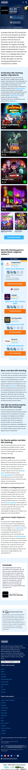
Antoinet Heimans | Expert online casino (14, 612)
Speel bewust (4, 684)
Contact (3, 689)
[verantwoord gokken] (23, 2)
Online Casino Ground (18, 765)
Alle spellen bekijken (14, 237)
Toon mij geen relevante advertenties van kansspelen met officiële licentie (14, 746)
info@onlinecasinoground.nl (10, 758)
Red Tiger (12, 386)
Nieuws (3, 671)
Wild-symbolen (21, 536)
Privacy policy (4, 682)
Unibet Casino (14, 95)
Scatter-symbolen (10, 502)
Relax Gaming (20, 88)
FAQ (2, 687)
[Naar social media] (2, 756)
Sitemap (3, 692)
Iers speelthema (19, 528)
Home (2, 27)
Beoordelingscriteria (6, 679)
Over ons (3, 674)
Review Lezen (14, 266)
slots (15, 101)
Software (8, 27)
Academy (3, 676)
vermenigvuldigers (7, 475)
